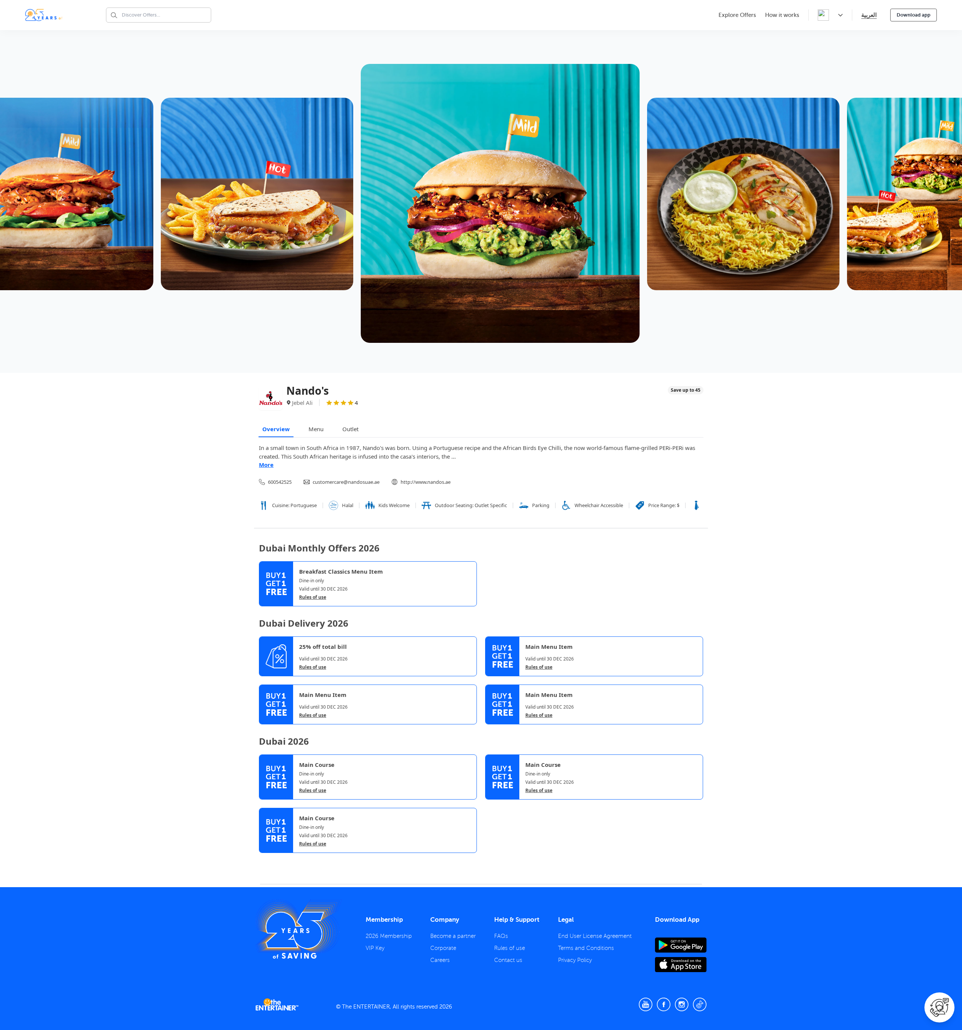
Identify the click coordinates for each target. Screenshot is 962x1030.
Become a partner (453, 936)
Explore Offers (737, 15)
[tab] (265, 860)
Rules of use (312, 597)
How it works (782, 15)
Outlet (350, 429)
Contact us (508, 960)
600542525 (280, 482)
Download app (913, 15)
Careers (440, 960)
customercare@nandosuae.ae (346, 482)
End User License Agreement (595, 936)
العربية (869, 15)
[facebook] (663, 1004)
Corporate (443, 948)
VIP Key (375, 948)
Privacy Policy (575, 960)
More (266, 464)
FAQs (501, 936)
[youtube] (645, 1004)
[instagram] (681, 1004)
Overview (276, 429)
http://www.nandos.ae (426, 482)
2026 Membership (389, 936)
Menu (316, 429)
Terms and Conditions (586, 948)
